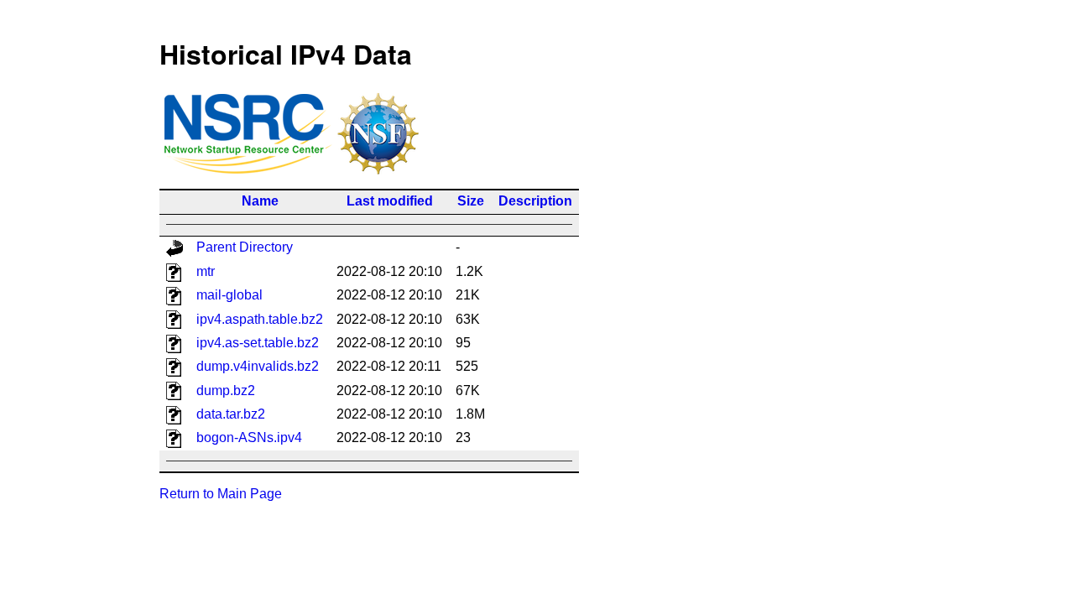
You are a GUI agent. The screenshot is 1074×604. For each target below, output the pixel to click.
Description (535, 201)
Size (470, 201)
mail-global (229, 295)
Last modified (390, 201)
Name (260, 201)
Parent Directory (244, 247)
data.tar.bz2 (230, 414)
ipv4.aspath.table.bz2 (259, 319)
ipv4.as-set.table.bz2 (257, 343)
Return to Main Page (220, 494)
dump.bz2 (225, 390)
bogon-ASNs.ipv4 (249, 437)
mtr (205, 271)
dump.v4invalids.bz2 (257, 366)
